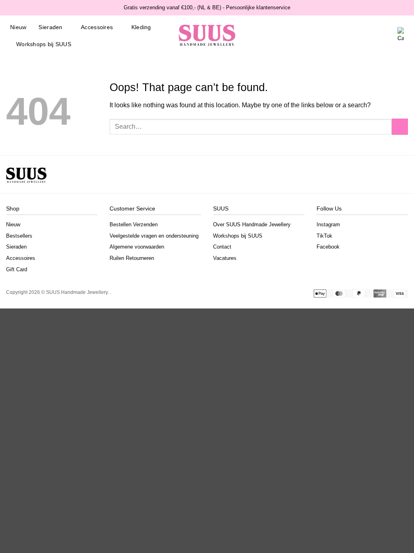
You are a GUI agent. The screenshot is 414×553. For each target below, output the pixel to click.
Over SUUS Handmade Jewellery (252, 224)
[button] (388, 36)
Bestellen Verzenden (134, 224)
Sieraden (50, 27)
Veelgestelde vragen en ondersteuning (154, 236)
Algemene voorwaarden (137, 247)
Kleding (141, 27)
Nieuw (18, 27)
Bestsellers (19, 236)
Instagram (328, 224)
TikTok (324, 236)
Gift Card (16, 269)
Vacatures (225, 258)
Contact (222, 247)
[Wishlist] (375, 36)
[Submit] (400, 126)
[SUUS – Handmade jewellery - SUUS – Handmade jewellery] (207, 36)
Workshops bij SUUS (43, 44)
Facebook (328, 247)
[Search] (362, 36)
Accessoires (97, 27)
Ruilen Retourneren (132, 258)
